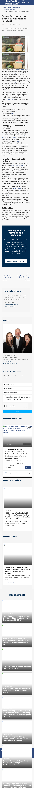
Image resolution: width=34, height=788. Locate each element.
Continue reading (9, 527)
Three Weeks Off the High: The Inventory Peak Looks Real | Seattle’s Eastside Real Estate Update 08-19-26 (16, 640)
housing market (15, 73)
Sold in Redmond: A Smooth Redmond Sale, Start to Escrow (17, 666)
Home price (21, 165)
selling (23, 69)
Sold (29, 427)
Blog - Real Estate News (14, 7)
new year (15, 82)
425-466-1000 (7, 361)
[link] (17, 436)
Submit (18, 411)
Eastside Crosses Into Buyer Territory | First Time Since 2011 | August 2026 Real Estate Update (17, 762)
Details (28, 467)
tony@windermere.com (10, 363)
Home (4, 7)
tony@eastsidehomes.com (11, 304)
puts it (9, 195)
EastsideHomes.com (10, 306)
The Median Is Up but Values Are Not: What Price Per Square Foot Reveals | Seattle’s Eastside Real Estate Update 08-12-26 (17, 713)
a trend (15, 137)
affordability (14, 165)
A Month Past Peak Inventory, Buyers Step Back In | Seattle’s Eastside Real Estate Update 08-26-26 (16, 617)
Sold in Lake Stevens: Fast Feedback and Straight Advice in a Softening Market (16, 690)
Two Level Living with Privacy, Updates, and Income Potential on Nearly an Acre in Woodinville (15, 738)
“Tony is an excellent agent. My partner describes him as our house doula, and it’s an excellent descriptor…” (17, 569)
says (12, 113)
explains (10, 99)
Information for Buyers (9, 9)
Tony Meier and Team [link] (14, 473)
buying (17, 69)
